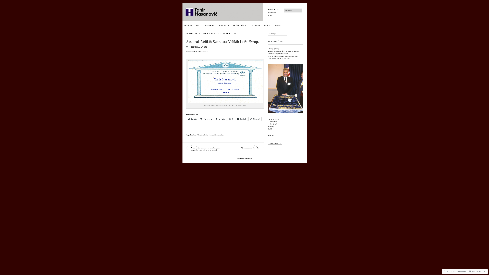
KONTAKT (267, 25)
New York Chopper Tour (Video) (278, 53)
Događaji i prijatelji (273, 48)
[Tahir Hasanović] (225, 12)
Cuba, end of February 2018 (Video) (279, 59)
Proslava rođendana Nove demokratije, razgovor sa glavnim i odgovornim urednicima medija (206, 148)
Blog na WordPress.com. (244, 158)
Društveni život (240, 25)
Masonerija (210, 25)
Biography (272, 12)
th (207, 51)
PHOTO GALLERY (273, 10)
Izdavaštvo (224, 25)
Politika (188, 25)
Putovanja (255, 25)
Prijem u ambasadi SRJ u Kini (250, 147)
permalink (220, 135)
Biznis (198, 25)
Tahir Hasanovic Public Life (218, 33)
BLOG (270, 15)
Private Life (273, 124)
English (278, 25)
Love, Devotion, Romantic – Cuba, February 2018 (283, 56)
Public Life (273, 121)
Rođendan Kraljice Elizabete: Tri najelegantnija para (283, 51)
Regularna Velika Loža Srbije (199, 135)
